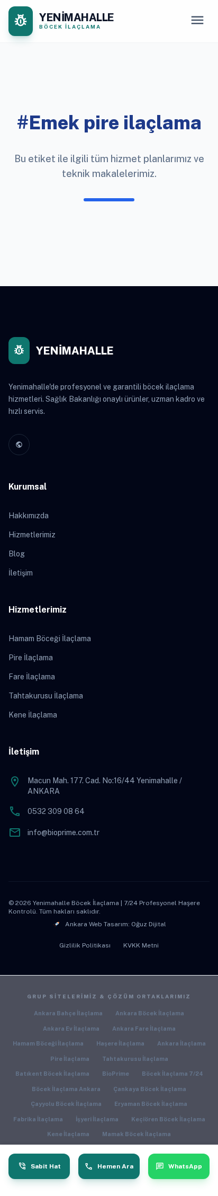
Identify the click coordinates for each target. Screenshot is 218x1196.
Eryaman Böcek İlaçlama (150, 1104)
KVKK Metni (141, 945)
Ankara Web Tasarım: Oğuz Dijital (115, 924)
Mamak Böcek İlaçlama (136, 1134)
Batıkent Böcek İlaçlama (52, 1073)
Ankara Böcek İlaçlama (149, 1013)
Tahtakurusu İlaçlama (45, 696)
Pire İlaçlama (30, 657)
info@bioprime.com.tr (63, 832)
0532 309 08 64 (56, 811)
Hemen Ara (109, 1166)
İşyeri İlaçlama (97, 1119)
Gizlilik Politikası (85, 945)
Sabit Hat (39, 1166)
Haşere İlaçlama (120, 1043)
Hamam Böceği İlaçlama (49, 638)
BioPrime (115, 1073)
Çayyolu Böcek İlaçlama (66, 1104)
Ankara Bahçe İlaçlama (68, 1013)
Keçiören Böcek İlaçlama (168, 1119)
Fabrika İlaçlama (38, 1119)
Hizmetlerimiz (32, 534)
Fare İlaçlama (31, 676)
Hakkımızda (28, 515)
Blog (16, 554)
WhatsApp (179, 1166)
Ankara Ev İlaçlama (71, 1028)
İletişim (20, 573)
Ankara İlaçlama (181, 1043)
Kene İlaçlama (32, 715)
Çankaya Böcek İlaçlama (149, 1089)
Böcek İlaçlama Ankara (66, 1089)
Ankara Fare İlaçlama (144, 1028)
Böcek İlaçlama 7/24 (172, 1073)
